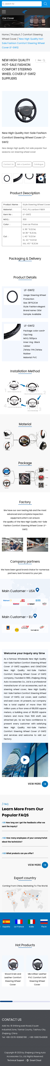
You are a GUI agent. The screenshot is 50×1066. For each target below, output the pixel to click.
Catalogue (38, 164)
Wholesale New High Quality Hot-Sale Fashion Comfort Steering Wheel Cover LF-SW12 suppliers (25, 662)
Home (5, 34)
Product (15, 34)
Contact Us (8, 164)
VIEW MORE (35, 784)
